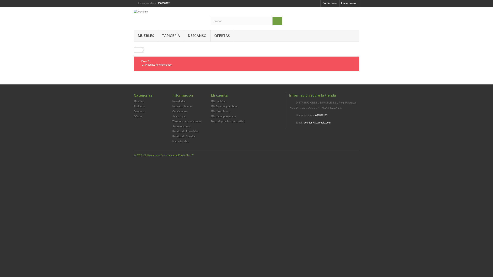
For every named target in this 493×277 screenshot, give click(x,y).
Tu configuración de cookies (228, 121)
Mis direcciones (220, 111)
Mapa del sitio (180, 141)
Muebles (146, 35)
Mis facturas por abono (224, 106)
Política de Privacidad (185, 131)
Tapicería (171, 35)
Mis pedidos (218, 101)
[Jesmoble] (169, 16)
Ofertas (222, 35)
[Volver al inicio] (138, 50)
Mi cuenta (219, 95)
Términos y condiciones (186, 121)
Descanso (197, 35)
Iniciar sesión (349, 3)
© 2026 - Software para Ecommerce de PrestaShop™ (164, 155)
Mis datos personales (223, 116)
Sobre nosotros (181, 126)
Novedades (178, 101)
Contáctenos (330, 3)
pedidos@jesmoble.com (317, 122)
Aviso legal (179, 116)
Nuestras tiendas (182, 106)
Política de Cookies (183, 136)
